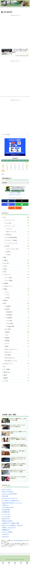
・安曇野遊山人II (5, 529)
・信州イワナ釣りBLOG (7, 491)
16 (26, 165)
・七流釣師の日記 (5, 511)
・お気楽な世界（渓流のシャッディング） (11, 502)
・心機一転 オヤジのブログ (8, 527)
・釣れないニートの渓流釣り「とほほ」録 (11, 525)
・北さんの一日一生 (6, 489)
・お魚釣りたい (5, 505)
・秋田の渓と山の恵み (6, 520)
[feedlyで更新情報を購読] (21, 204)
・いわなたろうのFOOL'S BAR (9, 493)
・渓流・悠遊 (4, 496)
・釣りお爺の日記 (5, 509)
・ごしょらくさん (5, 514)
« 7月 (2, 174)
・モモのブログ (5, 534)
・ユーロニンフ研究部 (6, 532)
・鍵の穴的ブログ (5, 518)
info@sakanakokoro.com (19, 540)
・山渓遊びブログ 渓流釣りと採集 (10, 523)
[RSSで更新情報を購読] (15, 207)
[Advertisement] (15, 31)
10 (3, 165)
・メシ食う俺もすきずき (7, 507)
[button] (27, 134)
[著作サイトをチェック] (8, 200)
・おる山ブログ (5, 536)
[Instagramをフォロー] (8, 204)
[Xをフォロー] (21, 200)
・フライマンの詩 (5, 516)
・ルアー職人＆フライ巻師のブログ (10, 500)
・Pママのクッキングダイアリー (9, 498)
